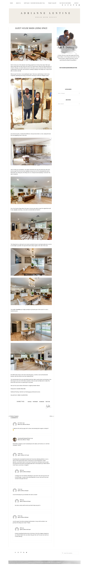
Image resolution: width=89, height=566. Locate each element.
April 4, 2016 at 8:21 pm (25, 529)
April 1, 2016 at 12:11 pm (23, 455)
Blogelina (59, 562)
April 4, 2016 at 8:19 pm (25, 501)
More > (75, 60)
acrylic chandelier (17, 309)
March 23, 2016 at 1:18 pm (24, 439)
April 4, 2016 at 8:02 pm (23, 517)
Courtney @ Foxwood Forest (24, 438)
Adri (21, 470)
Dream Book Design (44, 15)
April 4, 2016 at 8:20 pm (25, 471)
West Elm (23, 388)
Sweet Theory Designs (46, 562)
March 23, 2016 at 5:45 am (24, 424)
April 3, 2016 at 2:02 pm (23, 490)
